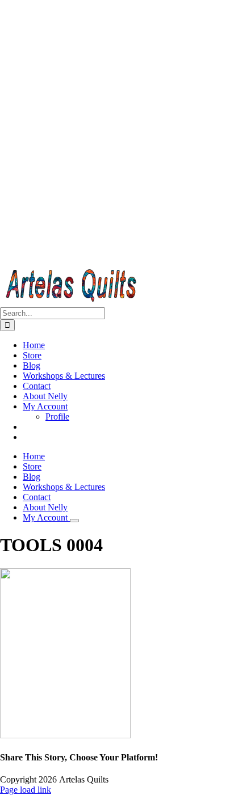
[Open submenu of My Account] (74, 520)
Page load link (25, 789)
